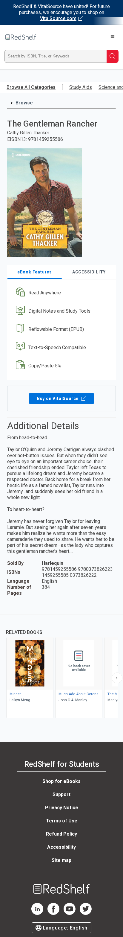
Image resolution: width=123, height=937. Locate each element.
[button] (61, 293)
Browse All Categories (31, 87)
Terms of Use (61, 821)
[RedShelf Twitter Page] (86, 913)
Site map (61, 860)
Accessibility (61, 847)
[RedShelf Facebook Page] (53, 913)
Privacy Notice (61, 807)
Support (61, 794)
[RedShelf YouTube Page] (70, 913)
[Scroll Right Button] (117, 678)
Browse (24, 103)
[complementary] (61, 667)
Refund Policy (61, 834)
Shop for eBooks (61, 781)
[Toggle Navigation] (113, 37)
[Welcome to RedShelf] (20, 37)
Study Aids (80, 87)
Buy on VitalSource (58, 398)
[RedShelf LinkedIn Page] (37, 913)
